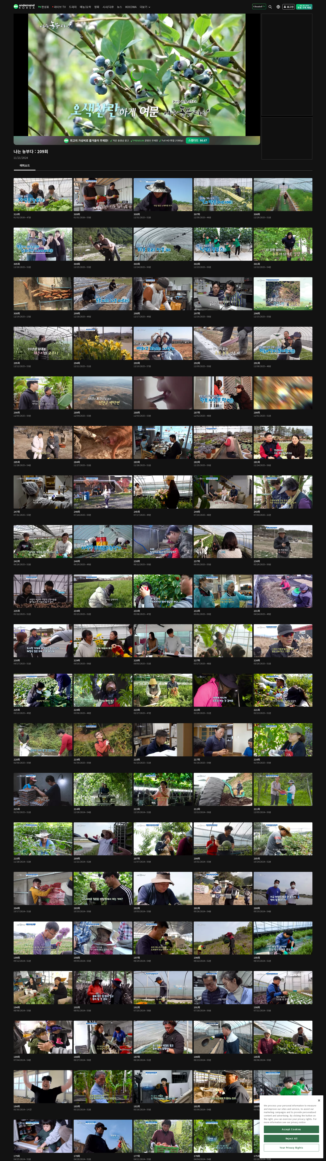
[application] (137, 75)
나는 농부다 (23, 151)
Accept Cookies (291, 1129)
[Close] (319, 1100)
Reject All (291, 1138)
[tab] (24, 165)
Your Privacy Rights (291, 1147)
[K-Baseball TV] (259, 6)
